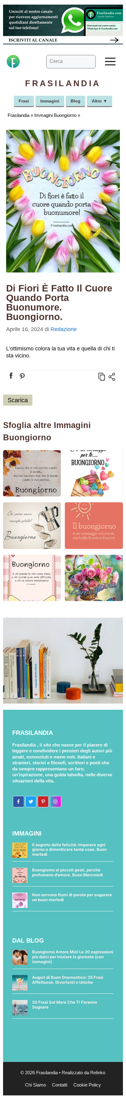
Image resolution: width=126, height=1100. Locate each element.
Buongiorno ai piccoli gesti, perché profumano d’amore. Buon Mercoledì (67, 872)
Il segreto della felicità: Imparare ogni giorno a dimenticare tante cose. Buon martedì (69, 849)
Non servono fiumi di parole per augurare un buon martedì (72, 897)
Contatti (59, 1084)
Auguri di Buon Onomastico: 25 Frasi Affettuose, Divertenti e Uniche (67, 980)
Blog (75, 100)
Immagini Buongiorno (55, 115)
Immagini (49, 100)
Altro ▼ (99, 100)
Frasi (24, 100)
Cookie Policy (87, 1084)
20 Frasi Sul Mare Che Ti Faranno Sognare (64, 1004)
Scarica (18, 400)
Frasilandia (18, 115)
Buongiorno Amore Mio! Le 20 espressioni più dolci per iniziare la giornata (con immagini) (72, 956)
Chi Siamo (35, 1084)
